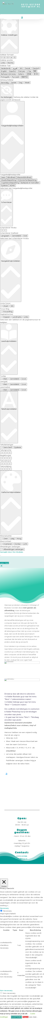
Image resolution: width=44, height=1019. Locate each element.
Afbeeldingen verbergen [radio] (13, 549)
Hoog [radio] (19, 538)
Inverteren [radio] (7, 544)
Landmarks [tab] (17, 317)
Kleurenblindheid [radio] (24, 177)
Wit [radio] (12, 306)
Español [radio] (12, 71)
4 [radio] (11, 57)
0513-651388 (30, 4)
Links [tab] (26, 317)
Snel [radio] (25, 236)
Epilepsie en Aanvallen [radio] (30, 183)
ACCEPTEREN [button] (16, 1017)
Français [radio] (21, 71)
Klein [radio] (5, 379)
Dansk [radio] (27, 68)
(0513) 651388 (21, 856)
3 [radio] (7, 57)
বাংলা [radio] (21, 68)
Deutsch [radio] (36, 68)
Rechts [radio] (10, 63)
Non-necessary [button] (6, 990)
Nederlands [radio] (6, 68)
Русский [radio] (15, 77)
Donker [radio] (18, 544)
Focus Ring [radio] (7, 311)
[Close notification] (1, 567)
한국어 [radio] (36, 74)
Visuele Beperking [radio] (8, 180)
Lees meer (4, 563)
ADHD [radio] (12, 186)
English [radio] (4, 71)
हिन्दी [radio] (34, 71)
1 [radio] (1, 57)
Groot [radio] (23, 379)
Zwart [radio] (5, 306)
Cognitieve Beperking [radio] (10, 183)
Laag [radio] (12, 538)
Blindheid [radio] (11, 177)
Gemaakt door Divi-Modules (11, 552)
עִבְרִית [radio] (29, 71)
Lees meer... (33, 1017)
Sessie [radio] (13, 83)
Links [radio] (3, 63)
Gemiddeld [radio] (16, 236)
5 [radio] (14, 57)
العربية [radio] (15, 68)
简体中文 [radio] (24, 77)
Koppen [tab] (6, 317)
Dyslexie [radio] (4, 186)
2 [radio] (4, 57)
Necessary (7, 911)
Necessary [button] (4, 908)
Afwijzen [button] (25, 1017)
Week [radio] (27, 83)
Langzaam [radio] (5, 236)
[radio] (1, 230)
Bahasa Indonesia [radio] (8, 74)
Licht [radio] (25, 544)
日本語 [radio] (29, 74)
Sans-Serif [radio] (7, 447)
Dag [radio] (20, 83)
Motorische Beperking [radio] (27, 180)
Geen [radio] (3, 177)
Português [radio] (5, 77)
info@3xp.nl (32, 7)
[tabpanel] (22, 321)
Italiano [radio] (21, 74)
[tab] (1, 317)
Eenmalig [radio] (5, 83)
